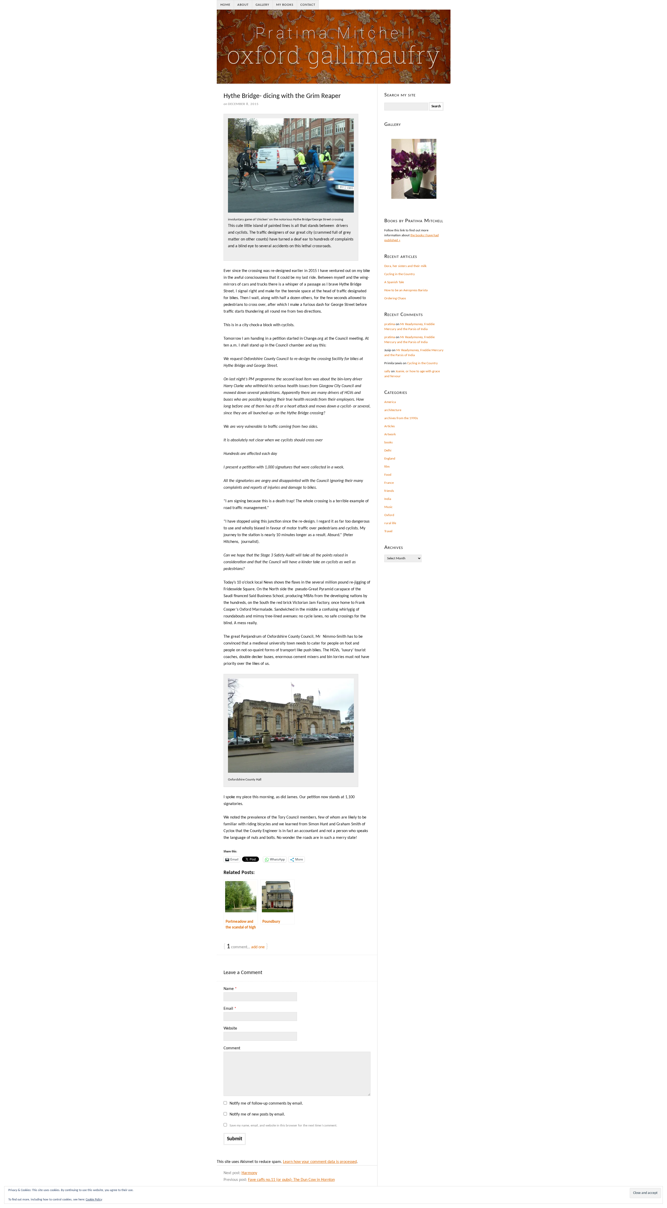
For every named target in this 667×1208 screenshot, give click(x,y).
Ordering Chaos (395, 298)
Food (387, 474)
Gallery (262, 5)
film (387, 466)
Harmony (249, 1173)
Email (230, 1009)
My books (284, 5)
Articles (389, 426)
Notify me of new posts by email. (257, 1114)
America (390, 402)
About (243, 5)
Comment (232, 1048)
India (387, 499)
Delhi (387, 450)
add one (258, 947)
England (389, 458)
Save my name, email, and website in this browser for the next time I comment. (283, 1125)
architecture (392, 410)
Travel (388, 531)
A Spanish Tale (394, 282)
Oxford (389, 515)
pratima (389, 324)
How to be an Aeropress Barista (406, 290)
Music (388, 507)
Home (225, 5)
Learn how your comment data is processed (320, 1162)
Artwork (390, 434)
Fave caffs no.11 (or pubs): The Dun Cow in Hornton (291, 1180)
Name (230, 989)
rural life (390, 523)
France (389, 483)
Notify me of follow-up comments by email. (266, 1103)
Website (230, 1028)
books (388, 442)
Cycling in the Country (399, 274)
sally (387, 371)
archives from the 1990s (401, 418)
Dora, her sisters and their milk (405, 266)
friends (389, 491)
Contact (307, 5)
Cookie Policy (94, 1199)
